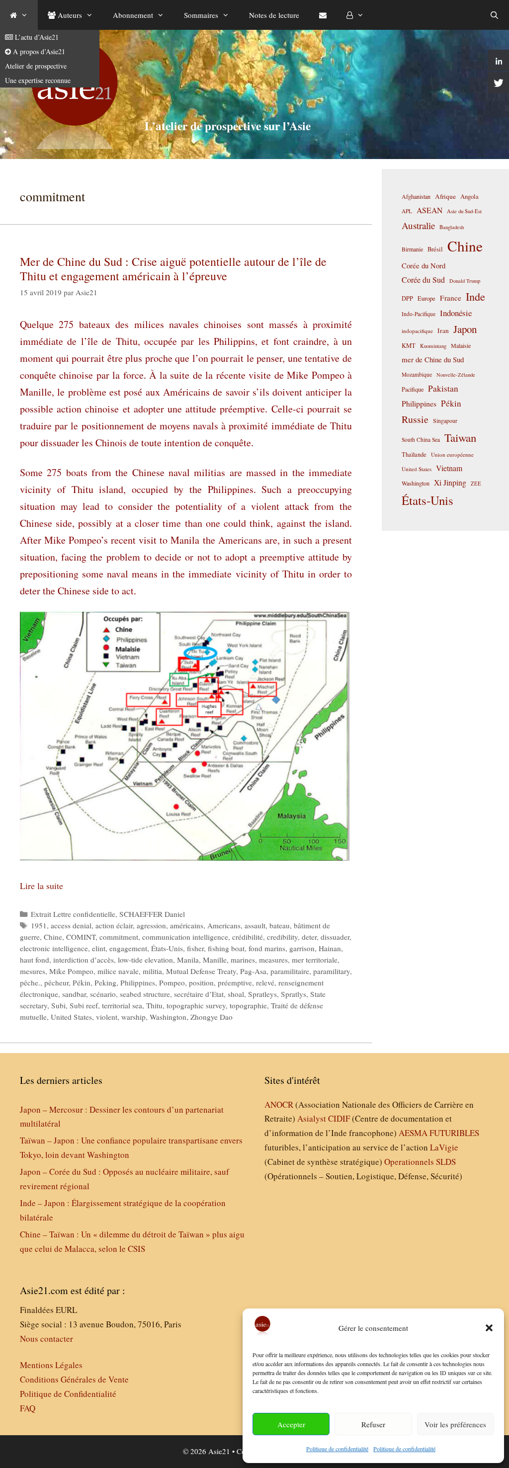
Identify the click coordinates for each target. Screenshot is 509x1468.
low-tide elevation (145, 960)
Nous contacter (46, 1338)
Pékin (81, 982)
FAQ (27, 1408)
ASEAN (429, 210)
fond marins (267, 948)
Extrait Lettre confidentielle (73, 914)
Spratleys (262, 994)
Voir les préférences (455, 1424)
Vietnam (449, 468)
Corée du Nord (423, 265)
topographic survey (196, 1005)
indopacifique (417, 330)
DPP (407, 298)
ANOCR (278, 1104)
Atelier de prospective (36, 66)
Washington (168, 1017)
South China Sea (421, 439)
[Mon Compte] (355, 15)
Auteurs (69, 15)
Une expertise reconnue (38, 80)
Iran (443, 330)
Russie (415, 419)
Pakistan (443, 388)
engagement (128, 948)
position (201, 982)
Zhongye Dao (211, 1017)
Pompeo (172, 982)
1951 (39, 925)
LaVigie (444, 1147)
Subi (58, 1005)
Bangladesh (451, 227)
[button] (489, 1328)
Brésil (435, 249)
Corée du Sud (423, 279)
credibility (282, 937)
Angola (469, 196)
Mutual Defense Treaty (201, 971)
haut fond (34, 960)
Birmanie (412, 249)
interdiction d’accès (83, 960)
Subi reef (84, 1005)
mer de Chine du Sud (433, 359)
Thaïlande (414, 454)
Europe (426, 298)
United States (71, 1017)
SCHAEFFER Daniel (152, 914)
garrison (302, 948)
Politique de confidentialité (337, 1449)
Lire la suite (41, 886)
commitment (118, 937)
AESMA (413, 1133)
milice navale (118, 971)
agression (151, 925)
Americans (224, 925)
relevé (265, 982)
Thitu (154, 1005)
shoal (236, 994)
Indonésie (456, 313)
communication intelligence (185, 937)
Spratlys (293, 994)
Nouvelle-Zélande (455, 374)
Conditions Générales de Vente (74, 1379)
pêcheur (56, 982)
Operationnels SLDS (420, 1161)
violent (106, 1017)
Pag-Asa (253, 971)
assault (255, 925)
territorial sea (122, 1005)
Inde (475, 296)
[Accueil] (19, 15)
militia (152, 971)
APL (407, 211)
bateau (279, 925)
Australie (418, 225)
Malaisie (461, 345)
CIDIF (339, 1118)
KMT (409, 345)
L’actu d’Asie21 (36, 37)
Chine (53, 937)
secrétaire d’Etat (199, 994)
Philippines (137, 982)
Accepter (291, 1424)
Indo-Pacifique (418, 314)
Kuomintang (433, 345)
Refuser (373, 1424)
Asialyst (311, 1118)
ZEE (476, 483)
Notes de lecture (274, 15)
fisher (195, 948)
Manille (215, 960)
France (450, 298)
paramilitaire (289, 971)
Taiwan (460, 437)
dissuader (335, 937)
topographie (248, 1005)
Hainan (330, 948)
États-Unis (167, 948)
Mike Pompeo (71, 971)
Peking (105, 982)
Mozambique (417, 374)
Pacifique (413, 389)
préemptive (235, 982)
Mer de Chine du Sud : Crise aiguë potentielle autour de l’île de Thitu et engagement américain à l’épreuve (173, 268)
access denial (71, 925)
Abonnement (133, 15)
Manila (188, 960)
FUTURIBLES (454, 1133)
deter (309, 937)
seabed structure (145, 994)
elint (98, 948)
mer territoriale (315, 960)
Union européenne (452, 454)
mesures (32, 971)
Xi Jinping (450, 482)
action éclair (114, 925)
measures (273, 960)
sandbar (74, 994)
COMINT (80, 937)
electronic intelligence (54, 948)
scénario (103, 994)
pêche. (30, 982)
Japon (465, 329)
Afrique (445, 196)
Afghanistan (416, 196)
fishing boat (226, 948)
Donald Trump (464, 280)
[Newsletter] (323, 15)
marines (243, 960)
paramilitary (331, 971)
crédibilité (247, 937)
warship (133, 1017)
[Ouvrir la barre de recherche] (494, 15)
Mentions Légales (51, 1365)
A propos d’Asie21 (38, 51)
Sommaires (201, 15)
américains (186, 925)
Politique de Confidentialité (68, 1393)
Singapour (445, 420)
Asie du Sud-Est (464, 211)
